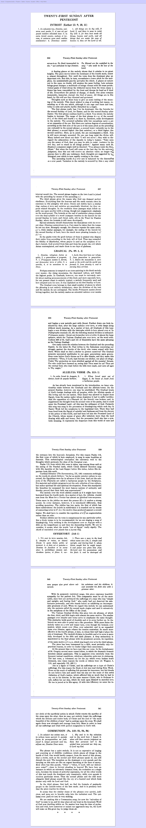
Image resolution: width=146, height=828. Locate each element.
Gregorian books (10, 1)
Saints (23, 1)
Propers (18, 1)
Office (37, 1)
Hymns (28, 1)
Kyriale (33, 1)
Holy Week (43, 1)
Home (2, 1)
